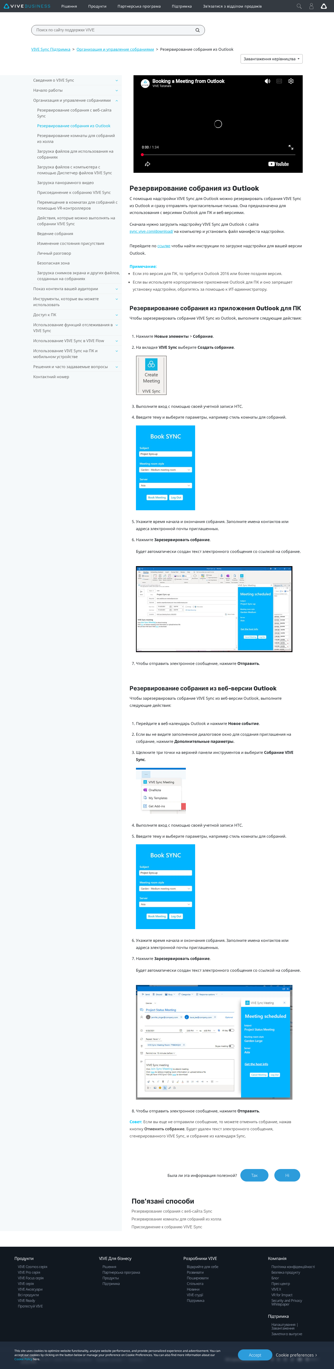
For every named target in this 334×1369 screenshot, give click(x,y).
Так (254, 1175)
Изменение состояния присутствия (70, 243)
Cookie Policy (23, 1359)
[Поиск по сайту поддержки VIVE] (195, 30)
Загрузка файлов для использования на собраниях (75, 154)
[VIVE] (27, 6)
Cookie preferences (295, 1355)
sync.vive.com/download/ (151, 231)
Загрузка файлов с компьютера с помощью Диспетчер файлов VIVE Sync (74, 169)
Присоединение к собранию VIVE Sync (74, 192)
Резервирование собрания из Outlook (74, 125)
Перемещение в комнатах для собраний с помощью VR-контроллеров (77, 205)
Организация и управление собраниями (115, 49)
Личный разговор (54, 253)
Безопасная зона (53, 263)
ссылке (163, 246)
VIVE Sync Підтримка (50, 49)
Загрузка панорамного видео (65, 182)
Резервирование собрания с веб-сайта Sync (74, 113)
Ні (287, 1175)
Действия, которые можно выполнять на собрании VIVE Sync (76, 220)
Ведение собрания (55, 233)
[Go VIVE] (324, 6)
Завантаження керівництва (270, 59)
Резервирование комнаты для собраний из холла (76, 138)
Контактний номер (51, 376)
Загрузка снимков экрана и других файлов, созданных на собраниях (78, 275)
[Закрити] (299, 6)
